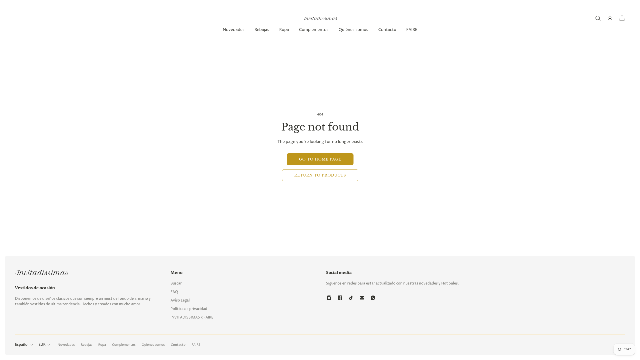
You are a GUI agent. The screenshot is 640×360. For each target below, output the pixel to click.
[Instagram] (329, 297)
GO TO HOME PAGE (320, 159)
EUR (42, 344)
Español (21, 344)
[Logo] (320, 18)
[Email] (362, 297)
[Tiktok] (351, 297)
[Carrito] (622, 18)
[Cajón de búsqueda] (598, 18)
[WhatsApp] (373, 297)
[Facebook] (340, 297)
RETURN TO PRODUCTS (320, 175)
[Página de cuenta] (610, 18)
